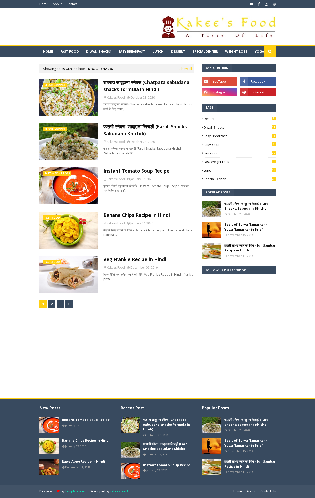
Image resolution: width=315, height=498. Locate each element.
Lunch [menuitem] (158, 51)
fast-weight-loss (239, 162)
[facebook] (259, 4)
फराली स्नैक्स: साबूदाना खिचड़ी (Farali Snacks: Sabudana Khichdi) (145, 130)
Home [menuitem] (48, 51)
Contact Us (268, 491)
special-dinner (239, 179)
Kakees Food (116, 97)
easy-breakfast (239, 136)
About (57, 4)
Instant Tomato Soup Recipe (136, 171)
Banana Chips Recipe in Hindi (136, 215)
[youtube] (251, 4)
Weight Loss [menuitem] (236, 51)
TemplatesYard (75, 491)
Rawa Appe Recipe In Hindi (83, 461)
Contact (71, 4)
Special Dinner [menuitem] (205, 51)
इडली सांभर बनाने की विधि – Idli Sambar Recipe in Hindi (250, 247)
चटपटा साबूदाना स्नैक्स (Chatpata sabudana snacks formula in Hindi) (146, 86)
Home (43, 4)
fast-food (239, 153)
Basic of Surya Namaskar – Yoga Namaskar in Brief (246, 227)
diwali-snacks (239, 127)
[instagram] (266, 4)
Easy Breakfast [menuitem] (131, 51)
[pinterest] (273, 4)
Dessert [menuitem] (178, 51)
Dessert (239, 119)
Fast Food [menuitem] (69, 51)
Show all (185, 68)
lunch (239, 170)
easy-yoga (239, 144)
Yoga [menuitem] (259, 51)
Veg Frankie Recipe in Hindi (134, 259)
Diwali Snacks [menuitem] (98, 51)
